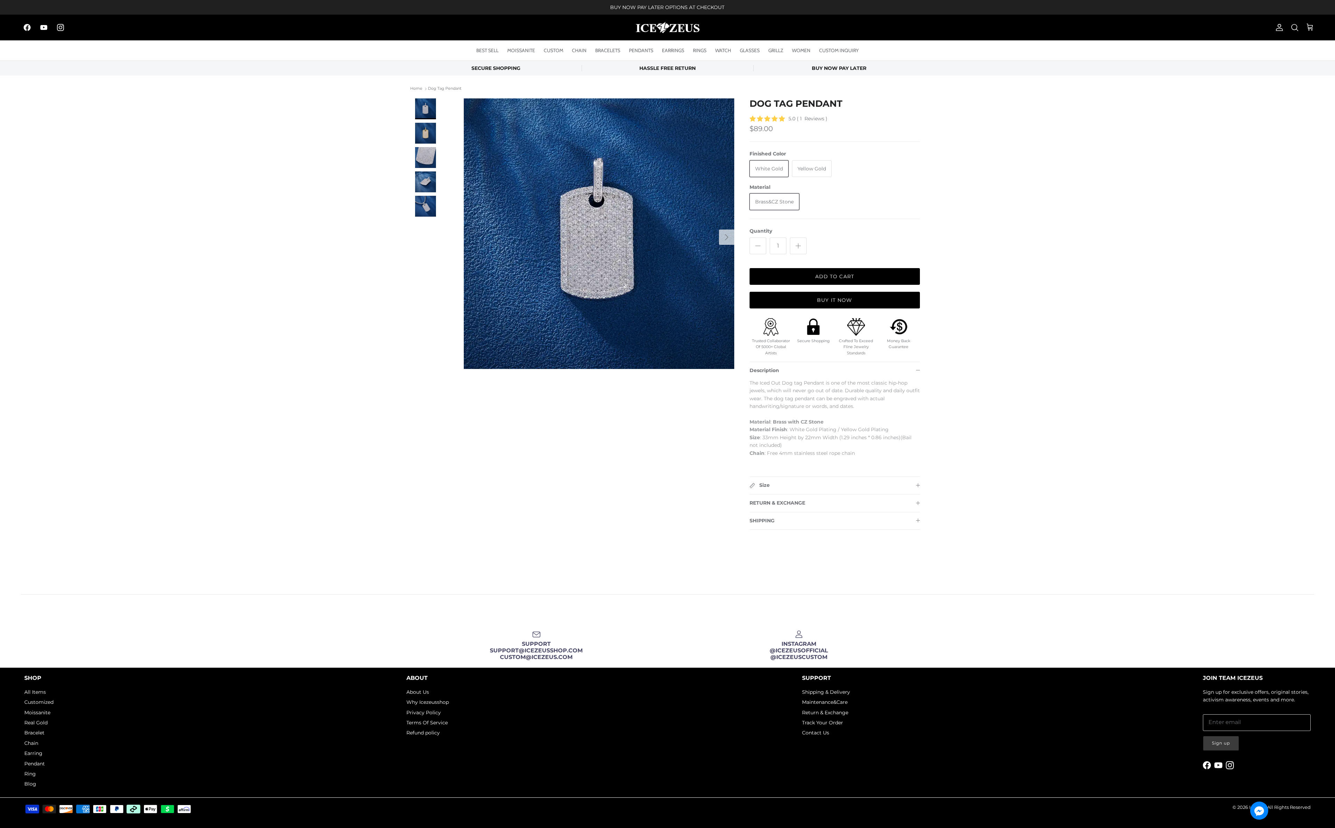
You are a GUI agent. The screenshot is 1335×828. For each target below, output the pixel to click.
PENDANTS (641, 50)
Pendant (34, 764)
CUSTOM (553, 50)
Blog (30, 784)
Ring (30, 774)
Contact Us (815, 733)
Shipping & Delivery (826, 692)
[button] (1259, 811)
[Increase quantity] (798, 246)
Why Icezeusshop (427, 702)
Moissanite (37, 712)
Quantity (761, 231)
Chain (31, 743)
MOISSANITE (521, 50)
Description (764, 370)
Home (416, 88)
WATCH (723, 50)
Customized (39, 702)
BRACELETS (607, 50)
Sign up (1221, 743)
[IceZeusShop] (668, 27)
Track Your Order (822, 723)
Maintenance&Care (825, 702)
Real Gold (36, 723)
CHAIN (579, 50)
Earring (33, 753)
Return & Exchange (825, 712)
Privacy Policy (423, 712)
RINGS (699, 50)
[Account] (1278, 27)
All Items (35, 692)
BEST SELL (487, 50)
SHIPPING (762, 520)
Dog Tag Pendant (444, 88)
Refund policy (423, 733)
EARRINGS (673, 50)
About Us (417, 692)
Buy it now (834, 300)
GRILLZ (775, 50)
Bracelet (34, 733)
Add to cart (834, 276)
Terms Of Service (427, 723)
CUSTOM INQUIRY (839, 50)
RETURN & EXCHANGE (777, 503)
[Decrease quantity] (758, 246)
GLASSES (750, 50)
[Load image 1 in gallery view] (599, 233)
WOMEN (801, 50)
